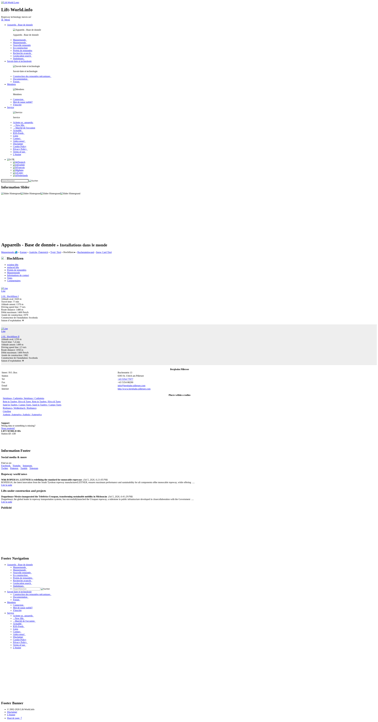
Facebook (5, 465)
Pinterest (14, 468)
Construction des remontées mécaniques (32, 76)
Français (21, 167)
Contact (17, 138)
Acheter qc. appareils (23, 615)
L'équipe (17, 154)
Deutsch (21, 162)
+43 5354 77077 (125, 379)
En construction (20, 48)
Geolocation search (22, 56)
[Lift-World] (10, 2)
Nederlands (22, 175)
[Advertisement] (89, 218)
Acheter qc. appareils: (23, 122)
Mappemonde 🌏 (9, 252)
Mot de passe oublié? (23, 102)
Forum (16, 81)
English (21, 165)
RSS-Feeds (19, 133)
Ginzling (7, 411)
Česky (20, 173)
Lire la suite (6, 485)
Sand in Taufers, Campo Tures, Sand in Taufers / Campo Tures (32, 405)
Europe (23, 252)
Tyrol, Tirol (55, 252)
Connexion (19, 99)
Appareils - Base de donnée (20, 25)
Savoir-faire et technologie (19, 61)
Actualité (18, 130)
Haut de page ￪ (14, 718)
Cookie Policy (19, 146)
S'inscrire (17, 104)
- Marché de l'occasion (24, 128)
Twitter (4, 468)
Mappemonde (20, 40)
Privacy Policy (20, 149)
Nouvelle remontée (22, 45)
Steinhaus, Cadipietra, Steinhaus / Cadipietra (23, 398)
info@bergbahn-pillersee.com (131, 385)
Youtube (16, 465)
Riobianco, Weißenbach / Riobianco (19, 408)
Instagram (27, 465)
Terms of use (19, 151)
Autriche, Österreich (38, 252)
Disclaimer (18, 144)
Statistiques (19, 58)
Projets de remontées (22, 50)
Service (10, 107)
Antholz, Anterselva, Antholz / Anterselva (22, 414)
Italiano (20, 170)
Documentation (20, 79)
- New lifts (19, 125)
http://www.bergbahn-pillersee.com (134, 389)
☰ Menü (5, 19)
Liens (15, 136)
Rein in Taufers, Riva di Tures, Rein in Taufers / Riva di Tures (32, 401)
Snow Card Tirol (104, 252)
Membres (11, 84)
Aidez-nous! (19, 141)
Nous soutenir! (8, 428)
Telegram (33, 468)
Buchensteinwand (85, 252)
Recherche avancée (22, 53)
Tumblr (23, 468)
